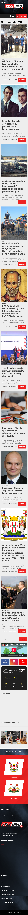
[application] (14, 650)
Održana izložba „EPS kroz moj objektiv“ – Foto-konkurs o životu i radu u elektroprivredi (13, 65)
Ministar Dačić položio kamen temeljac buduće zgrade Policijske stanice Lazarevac (13, 616)
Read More (22, 79)
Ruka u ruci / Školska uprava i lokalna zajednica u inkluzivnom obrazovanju (13, 432)
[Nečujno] (22, 655)
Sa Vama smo (6, 610)
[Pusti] (3, 655)
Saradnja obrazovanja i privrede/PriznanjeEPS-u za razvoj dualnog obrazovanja (13, 372)
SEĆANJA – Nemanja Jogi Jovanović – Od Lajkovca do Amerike (12, 490)
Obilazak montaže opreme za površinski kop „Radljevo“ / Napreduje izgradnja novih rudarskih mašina (13, 248)
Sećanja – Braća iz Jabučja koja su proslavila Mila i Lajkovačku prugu (11, 125)
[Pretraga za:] (10, 639)
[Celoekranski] (25, 655)
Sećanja (3, 485)
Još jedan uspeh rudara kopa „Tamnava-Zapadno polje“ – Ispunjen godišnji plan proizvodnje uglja (13, 186)
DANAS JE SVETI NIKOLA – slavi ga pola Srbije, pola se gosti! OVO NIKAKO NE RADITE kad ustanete (13, 311)
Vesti (5, 59)
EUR (11, 722)
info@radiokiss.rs (9, 894)
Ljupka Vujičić (4, 79)
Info (3, 59)
